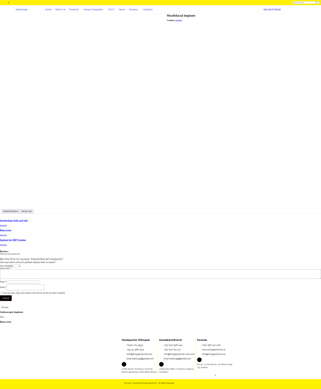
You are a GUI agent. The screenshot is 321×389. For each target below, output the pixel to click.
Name (3, 282)
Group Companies (93, 9)
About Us (60, 9)
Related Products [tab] (11, 211)
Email (3, 287)
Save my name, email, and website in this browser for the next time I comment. (34, 293)
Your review (5, 268)
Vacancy (133, 9)
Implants (178, 20)
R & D (111, 9)
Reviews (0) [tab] (26, 211)
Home (48, 9)
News (122, 9)
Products (74, 9)
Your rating (4, 266)
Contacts (148, 9)
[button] (74, 10)
